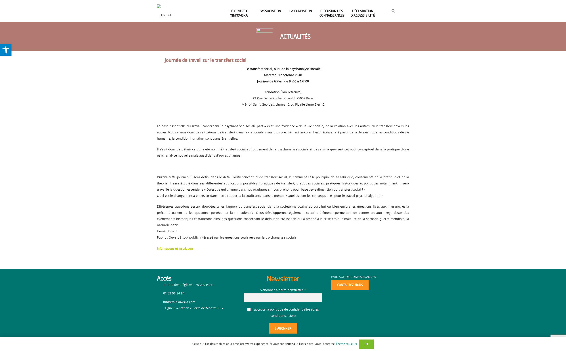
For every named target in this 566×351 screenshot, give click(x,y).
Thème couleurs (346, 344)
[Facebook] (161, 320)
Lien (292, 315)
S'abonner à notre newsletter (283, 290)
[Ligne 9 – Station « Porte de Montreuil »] (161, 308)
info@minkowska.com (179, 302)
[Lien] (164, 11)
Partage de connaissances (353, 277)
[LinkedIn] (168, 321)
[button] (393, 12)
